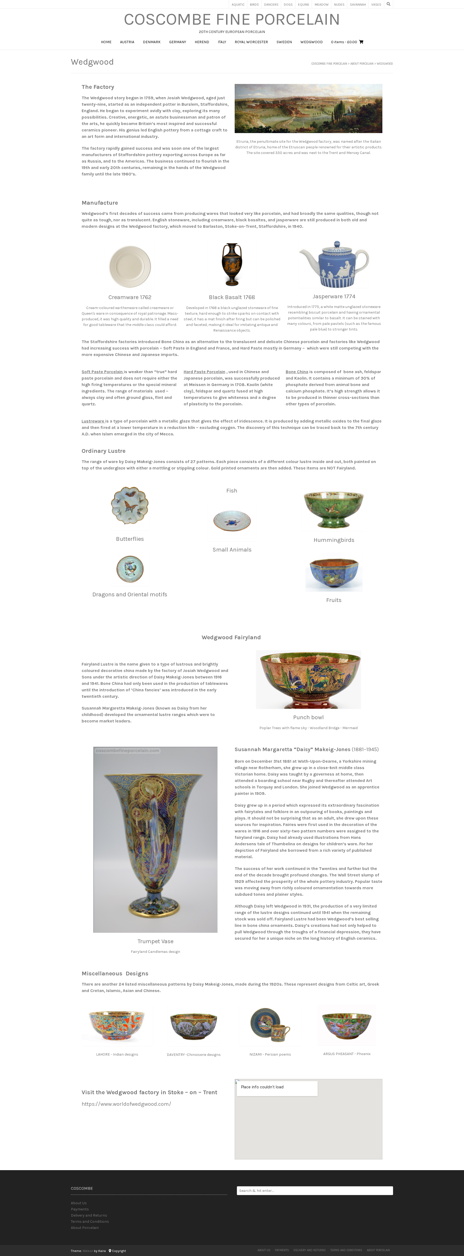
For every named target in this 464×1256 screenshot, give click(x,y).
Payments (80, 1209)
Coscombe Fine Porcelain (232, 19)
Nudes (339, 4)
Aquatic (238, 4)
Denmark (152, 42)
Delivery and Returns (89, 1215)
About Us (79, 1203)
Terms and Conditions (90, 1221)
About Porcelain (85, 1227)
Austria (127, 42)
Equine (303, 4)
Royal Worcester (251, 42)
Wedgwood (311, 42)
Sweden (284, 42)
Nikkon (88, 1251)
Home (106, 42)
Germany (177, 42)
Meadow (322, 4)
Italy (222, 42)
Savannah (358, 4)
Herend (202, 42)
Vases (376, 4)
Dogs (288, 4)
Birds (254, 4)
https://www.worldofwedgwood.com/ (126, 1104)
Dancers (271, 4)
